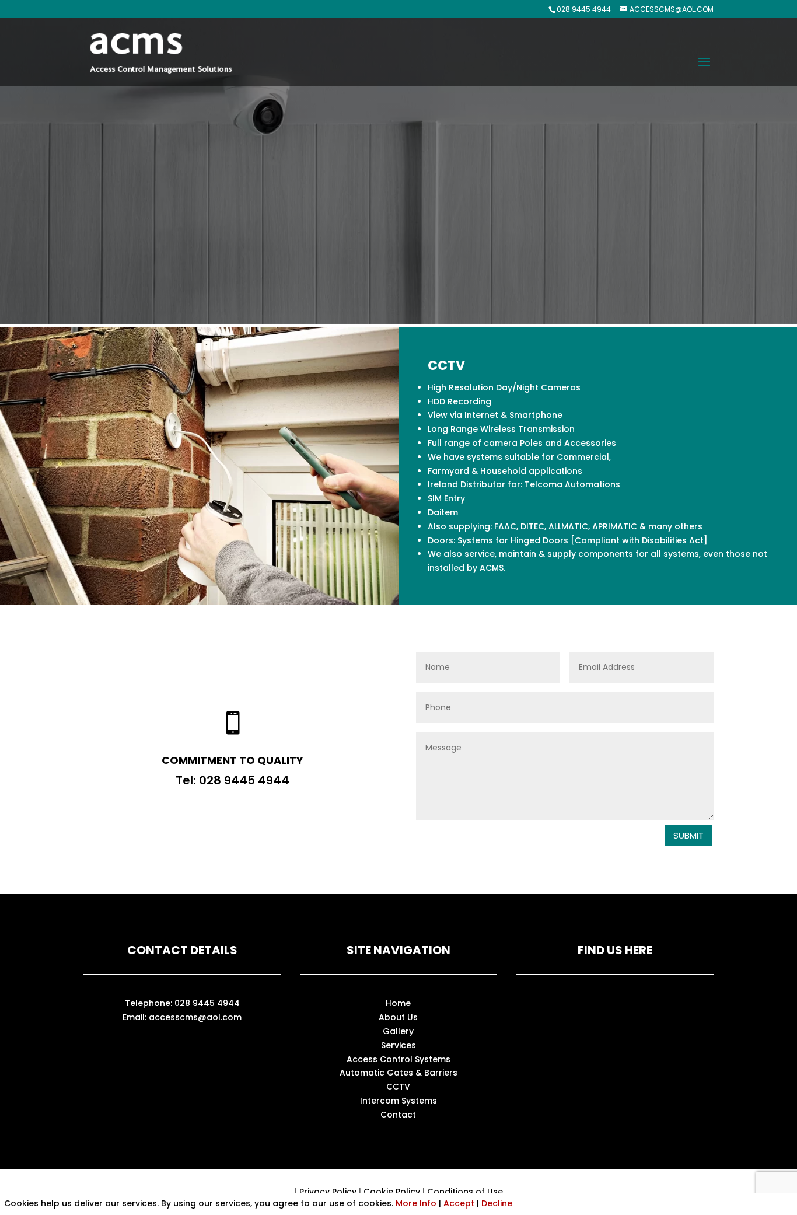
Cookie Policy (391, 1191)
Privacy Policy (327, 1191)
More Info (416, 1203)
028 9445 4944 (584, 9)
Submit (688, 835)
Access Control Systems (398, 1059)
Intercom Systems (398, 1100)
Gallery (398, 1031)
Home (398, 1003)
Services (398, 1045)
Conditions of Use (465, 1191)
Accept (458, 1203)
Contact (398, 1114)
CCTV (398, 1086)
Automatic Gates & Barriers (398, 1072)
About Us (398, 1017)
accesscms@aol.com (195, 1017)
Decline (496, 1203)
